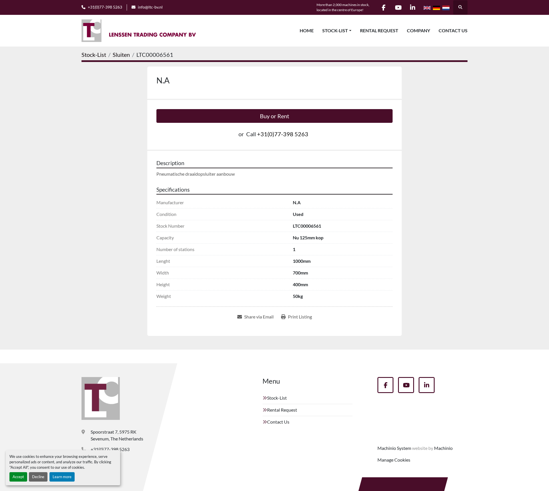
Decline (38, 476)
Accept (18, 476)
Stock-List (335, 30)
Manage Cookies (393, 459)
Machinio (443, 448)
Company (418, 30)
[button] (336, 30)
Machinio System (394, 448)
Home (307, 30)
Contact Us (453, 30)
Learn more (62, 476)
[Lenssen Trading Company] (100, 398)
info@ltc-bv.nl (150, 7)
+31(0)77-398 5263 (105, 7)
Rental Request (379, 30)
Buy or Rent (274, 116)
